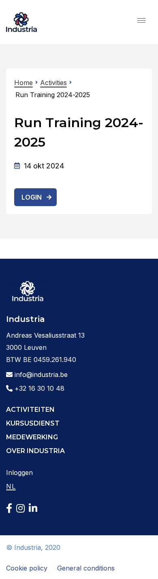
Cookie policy (26, 568)
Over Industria (35, 451)
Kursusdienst (33, 423)
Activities (53, 83)
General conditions (86, 568)
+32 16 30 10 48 (38, 388)
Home (23, 83)
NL (11, 486)
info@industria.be (40, 374)
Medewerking (32, 437)
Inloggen (19, 472)
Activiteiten (30, 409)
